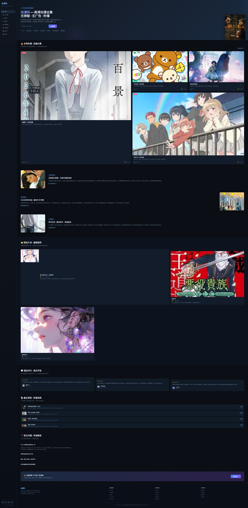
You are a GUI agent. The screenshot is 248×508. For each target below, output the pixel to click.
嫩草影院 (203, 490)
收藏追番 (5, 27)
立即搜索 (53, 26)
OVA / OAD (112, 496)
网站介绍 (157, 490)
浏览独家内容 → (52, 227)
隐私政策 (157, 496)
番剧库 (5, 18)
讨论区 (5, 34)
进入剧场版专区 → (52, 183)
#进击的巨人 (29, 30)
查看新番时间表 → (25, 205)
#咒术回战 (42, 30)
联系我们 (157, 492)
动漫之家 (203, 496)
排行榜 (5, 31)
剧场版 (5, 21)
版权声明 (157, 499)
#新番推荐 (63, 30)
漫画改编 (5, 24)
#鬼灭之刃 (36, 30)
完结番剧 (111, 492)
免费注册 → (236, 476)
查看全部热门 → (241, 48)
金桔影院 (203, 492)
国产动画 (111, 499)
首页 (5, 11)
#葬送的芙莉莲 (55, 30)
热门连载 (5, 14)
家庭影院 (203, 494)
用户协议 (157, 494)
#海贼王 (48, 30)
